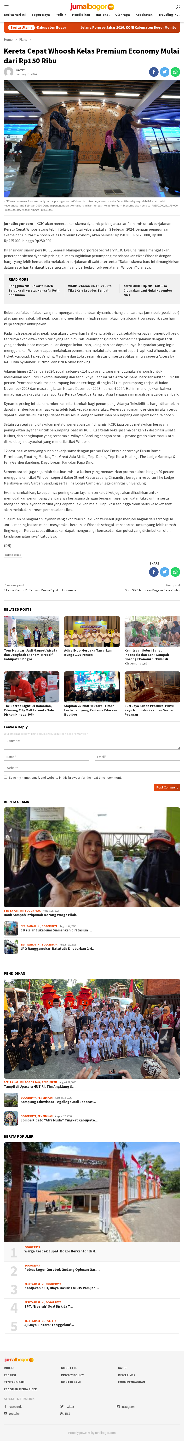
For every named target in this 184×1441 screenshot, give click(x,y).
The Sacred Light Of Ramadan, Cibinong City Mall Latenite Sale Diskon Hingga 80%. (29, 710)
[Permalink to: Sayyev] (8, 71)
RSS (67, 1414)
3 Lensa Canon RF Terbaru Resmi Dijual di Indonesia (40, 587)
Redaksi (10, 1375)
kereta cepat (13, 554)
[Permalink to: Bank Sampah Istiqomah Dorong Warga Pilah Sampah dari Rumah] (92, 857)
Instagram (128, 1407)
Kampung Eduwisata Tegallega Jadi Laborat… (58, 1102)
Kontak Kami (71, 1382)
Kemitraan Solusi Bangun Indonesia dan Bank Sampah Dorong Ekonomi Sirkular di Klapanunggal (147, 656)
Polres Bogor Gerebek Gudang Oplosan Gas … (62, 1269)
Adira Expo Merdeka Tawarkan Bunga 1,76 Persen (88, 652)
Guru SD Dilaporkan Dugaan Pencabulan (152, 587)
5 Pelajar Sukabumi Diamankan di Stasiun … (56, 930)
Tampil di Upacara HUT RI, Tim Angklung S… (39, 1086)
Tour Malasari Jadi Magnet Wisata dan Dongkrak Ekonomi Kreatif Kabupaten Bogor (30, 654)
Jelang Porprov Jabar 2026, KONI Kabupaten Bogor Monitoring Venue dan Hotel (105, 27)
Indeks (9, 1368)
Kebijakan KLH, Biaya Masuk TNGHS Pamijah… (61, 1288)
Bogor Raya (32, 910)
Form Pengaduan (131, 1382)
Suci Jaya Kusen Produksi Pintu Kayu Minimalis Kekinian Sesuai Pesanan (149, 710)
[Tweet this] (164, 72)
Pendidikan (49, 1082)
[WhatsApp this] (175, 72)
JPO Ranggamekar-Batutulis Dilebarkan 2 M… (58, 948)
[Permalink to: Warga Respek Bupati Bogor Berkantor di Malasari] (92, 1192)
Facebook (15, 1407)
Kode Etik (69, 1368)
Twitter (69, 1407)
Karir (122, 1368)
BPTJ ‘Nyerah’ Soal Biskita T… (48, 1306)
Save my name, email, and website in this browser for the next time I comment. (65, 777)
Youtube (14, 1414)
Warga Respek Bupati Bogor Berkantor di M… (61, 1251)
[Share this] (154, 72)
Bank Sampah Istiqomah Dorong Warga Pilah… (42, 915)
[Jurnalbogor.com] (92, 6)
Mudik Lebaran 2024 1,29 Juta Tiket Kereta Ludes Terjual (90, 288)
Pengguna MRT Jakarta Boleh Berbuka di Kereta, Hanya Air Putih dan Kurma (34, 290)
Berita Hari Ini (14, 910)
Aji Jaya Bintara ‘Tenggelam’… (49, 1325)
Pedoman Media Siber (20, 1389)
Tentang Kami (14, 1382)
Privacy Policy (72, 1375)
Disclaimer (126, 1375)
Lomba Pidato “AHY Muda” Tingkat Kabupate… (59, 1120)
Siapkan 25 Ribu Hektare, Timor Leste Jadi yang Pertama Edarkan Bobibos (90, 710)
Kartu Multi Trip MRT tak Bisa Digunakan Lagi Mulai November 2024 (147, 290)
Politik (51, 1320)
